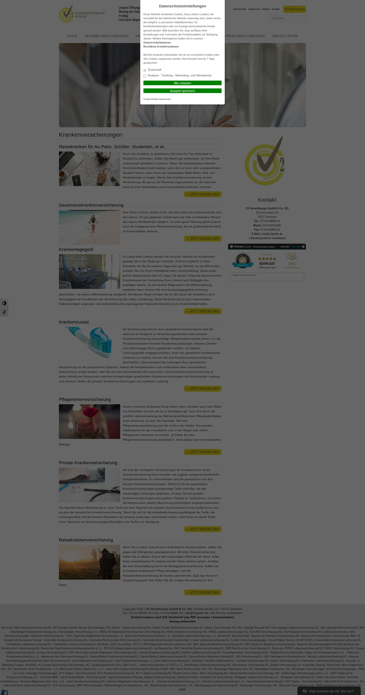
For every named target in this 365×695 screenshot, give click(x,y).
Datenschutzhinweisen (157, 42)
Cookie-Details (150, 99)
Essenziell (154, 69)
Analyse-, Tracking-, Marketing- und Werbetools (179, 75)
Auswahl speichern (182, 91)
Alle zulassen (182, 83)
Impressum (165, 99)
